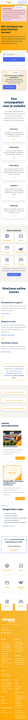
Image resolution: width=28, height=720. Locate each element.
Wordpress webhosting (6, 649)
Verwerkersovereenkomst (21, 716)
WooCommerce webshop (20, 660)
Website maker (18, 645)
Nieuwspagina (18, 686)
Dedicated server (5, 666)
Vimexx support (13, 274)
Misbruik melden (18, 705)
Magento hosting (5, 651)
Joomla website (18, 649)
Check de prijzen (5, 351)
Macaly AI (3, 710)
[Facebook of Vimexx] (2, 633)
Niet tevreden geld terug (20, 696)
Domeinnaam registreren (6, 682)
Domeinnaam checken (6, 686)
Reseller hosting (4, 673)
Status (16, 684)
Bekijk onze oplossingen (7, 335)
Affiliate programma (19, 692)
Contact (17, 682)
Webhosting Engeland (6, 647)
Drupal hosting (4, 660)
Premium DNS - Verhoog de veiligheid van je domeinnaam (13, 483)
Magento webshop (19, 658)
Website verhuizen (19, 643)
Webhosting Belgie (5, 643)
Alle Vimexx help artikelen (8, 525)
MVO (16, 694)
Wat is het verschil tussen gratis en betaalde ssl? (15, 522)
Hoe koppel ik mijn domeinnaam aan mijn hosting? (16, 518)
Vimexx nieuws (4, 505)
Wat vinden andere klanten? (14, 392)
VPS (2, 664)
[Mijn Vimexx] (22, 2)
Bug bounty (17, 707)
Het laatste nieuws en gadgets (14, 408)
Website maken (18, 642)
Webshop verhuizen (19, 664)
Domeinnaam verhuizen (6, 684)
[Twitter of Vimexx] (5, 633)
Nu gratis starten (9, 87)
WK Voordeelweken (10, 446)
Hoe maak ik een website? (10, 513)
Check (13, 59)
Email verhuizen (4, 703)
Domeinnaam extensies (6, 688)
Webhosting (3, 642)
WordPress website (19, 647)
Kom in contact (5, 313)
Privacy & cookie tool (6, 712)
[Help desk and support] (19, 2)
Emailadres (3, 699)
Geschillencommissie (19, 697)
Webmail (3, 701)
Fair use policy (18, 714)
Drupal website (18, 651)
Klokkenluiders (18, 703)
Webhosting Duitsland (6, 645)
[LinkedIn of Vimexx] (8, 633)
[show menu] (2, 2)
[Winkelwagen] (25, 2)
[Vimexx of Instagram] (11, 633)
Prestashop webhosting (6, 658)
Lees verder (20, 458)
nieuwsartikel (7, 19)
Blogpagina (17, 688)
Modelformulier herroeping (18, 700)
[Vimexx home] (8, 2)
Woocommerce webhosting (4, 656)
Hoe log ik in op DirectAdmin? (11, 515)
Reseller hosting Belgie (6, 675)
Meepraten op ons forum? (14, 400)
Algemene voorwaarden (20, 717)
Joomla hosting (4, 653)
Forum (16, 690)
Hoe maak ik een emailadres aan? (12, 520)
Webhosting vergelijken (6, 662)
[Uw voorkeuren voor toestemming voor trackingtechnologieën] (26, 540)
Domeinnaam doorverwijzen (4, 691)
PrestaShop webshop (20, 662)
